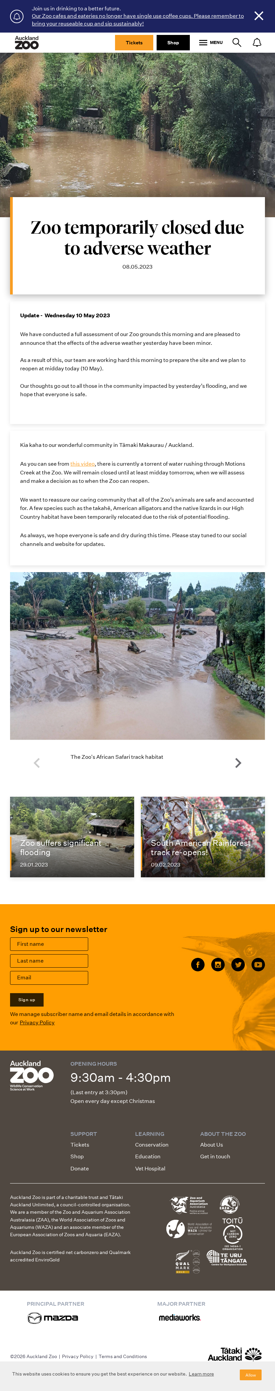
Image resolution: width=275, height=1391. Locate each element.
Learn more (201, 1374)
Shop (173, 43)
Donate (79, 1168)
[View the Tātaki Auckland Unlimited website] (235, 1357)
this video (82, 464)
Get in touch (215, 1156)
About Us (211, 1145)
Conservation (152, 1145)
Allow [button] (250, 1375)
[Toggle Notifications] (257, 43)
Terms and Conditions (123, 1356)
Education (148, 1156)
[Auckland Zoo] (27, 42)
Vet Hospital (150, 1168)
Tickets (134, 43)
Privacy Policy (37, 1022)
